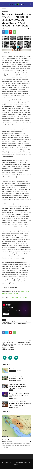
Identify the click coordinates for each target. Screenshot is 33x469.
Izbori (15, 323)
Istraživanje (9, 323)
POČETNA (5, 461)
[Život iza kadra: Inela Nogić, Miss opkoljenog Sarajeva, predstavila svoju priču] (5, 394)
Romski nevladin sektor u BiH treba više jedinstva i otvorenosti (24, 344)
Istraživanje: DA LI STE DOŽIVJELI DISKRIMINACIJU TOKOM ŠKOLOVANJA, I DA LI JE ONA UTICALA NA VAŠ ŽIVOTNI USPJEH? (9, 346)
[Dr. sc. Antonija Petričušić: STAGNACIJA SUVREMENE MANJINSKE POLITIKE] (5, 386)
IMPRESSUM (27, 462)
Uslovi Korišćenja (19, 462)
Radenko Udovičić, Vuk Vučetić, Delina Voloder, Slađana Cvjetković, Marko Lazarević (17, 322)
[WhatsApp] (14, 32)
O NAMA (12, 462)
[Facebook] (3, 32)
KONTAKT (16, 464)
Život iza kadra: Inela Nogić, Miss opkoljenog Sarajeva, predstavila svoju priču (19, 395)
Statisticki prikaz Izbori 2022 (20, 297)
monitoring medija (22, 323)
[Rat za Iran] (5, 370)
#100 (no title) (5, 462)
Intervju (11, 390)
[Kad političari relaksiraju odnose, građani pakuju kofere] (5, 378)
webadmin (4, 441)
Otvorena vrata (5, 8)
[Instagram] (10, 358)
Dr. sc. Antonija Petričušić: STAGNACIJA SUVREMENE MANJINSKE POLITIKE (17, 386)
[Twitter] (6, 32)
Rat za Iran (12, 369)
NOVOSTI (11, 461)
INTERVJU (17, 461)
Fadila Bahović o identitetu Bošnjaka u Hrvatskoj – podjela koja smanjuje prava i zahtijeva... (20, 403)
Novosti (11, 398)
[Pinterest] (10, 32)
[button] (2, 4)
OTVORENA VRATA (24, 461)
